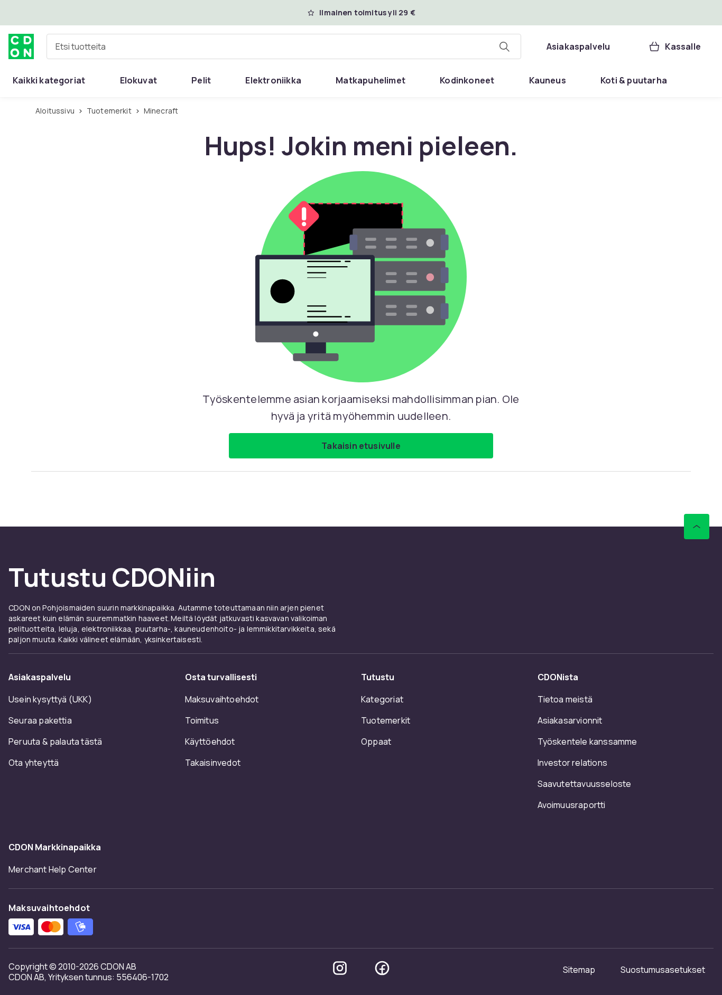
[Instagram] (340, 968)
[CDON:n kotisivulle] (21, 46)
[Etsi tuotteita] (504, 46)
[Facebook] (382, 968)
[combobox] (284, 46)
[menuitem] (49, 80)
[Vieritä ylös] (696, 526)
